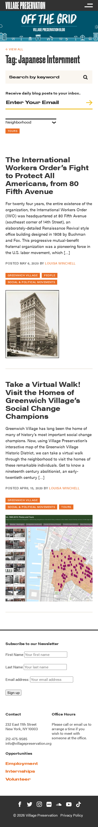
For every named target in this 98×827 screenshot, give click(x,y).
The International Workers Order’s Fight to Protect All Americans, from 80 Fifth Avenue (47, 175)
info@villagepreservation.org (28, 743)
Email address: (17, 679)
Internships (20, 771)
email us (80, 724)
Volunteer (18, 779)
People (49, 275)
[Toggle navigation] (88, 5)
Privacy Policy (71, 815)
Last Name (14, 667)
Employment (21, 763)
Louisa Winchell (60, 263)
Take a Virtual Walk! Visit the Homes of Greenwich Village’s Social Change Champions (42, 400)
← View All (14, 49)
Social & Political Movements (31, 282)
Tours (12, 131)
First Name (14, 654)
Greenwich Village (23, 275)
